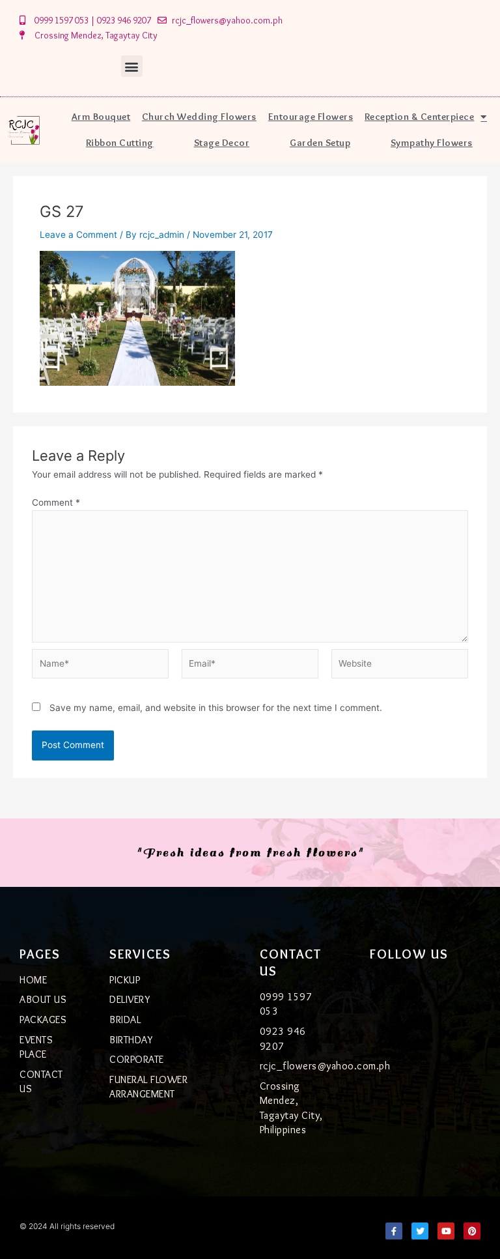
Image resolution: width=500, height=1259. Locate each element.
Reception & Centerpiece (420, 117)
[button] (132, 66)
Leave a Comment (78, 234)
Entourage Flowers (311, 117)
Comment (56, 502)
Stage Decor (222, 143)
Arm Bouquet (101, 117)
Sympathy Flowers (432, 143)
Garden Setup (320, 143)
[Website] (399, 666)
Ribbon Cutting (120, 143)
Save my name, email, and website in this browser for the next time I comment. (215, 707)
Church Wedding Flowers (199, 117)
